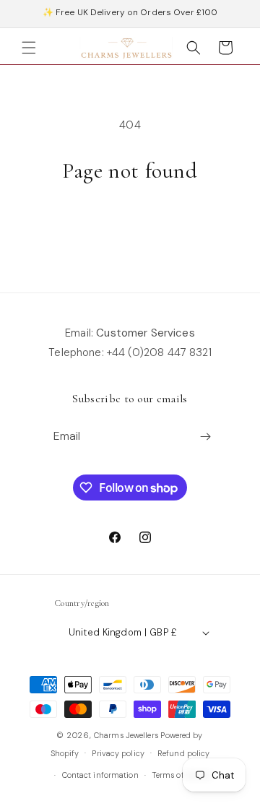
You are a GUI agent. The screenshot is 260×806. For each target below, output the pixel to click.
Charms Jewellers (126, 735)
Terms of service (182, 775)
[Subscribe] (206, 436)
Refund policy (183, 753)
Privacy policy (118, 753)
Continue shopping (130, 224)
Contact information (100, 775)
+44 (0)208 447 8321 (159, 352)
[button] (29, 48)
